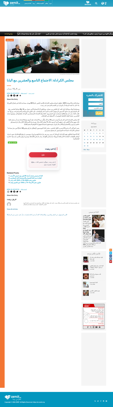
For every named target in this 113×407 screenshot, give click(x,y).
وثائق (46, 3)
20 (100, 139)
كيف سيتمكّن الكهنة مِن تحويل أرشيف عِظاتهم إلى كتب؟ (89, 34)
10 (90, 136)
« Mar (84, 149)
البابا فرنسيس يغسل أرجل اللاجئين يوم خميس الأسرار (26, 176)
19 (96, 139)
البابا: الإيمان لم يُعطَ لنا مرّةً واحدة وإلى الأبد (87, 232)
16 (87, 139)
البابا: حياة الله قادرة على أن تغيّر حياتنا (96, 258)
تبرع (51, 3)
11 (93, 136)
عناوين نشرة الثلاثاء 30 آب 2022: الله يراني (23, 180)
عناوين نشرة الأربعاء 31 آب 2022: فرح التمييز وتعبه (25, 182)
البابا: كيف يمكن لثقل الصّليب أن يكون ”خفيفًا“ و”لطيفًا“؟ (96, 266)
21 (103, 139)
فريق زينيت (31, 93)
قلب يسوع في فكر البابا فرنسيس (95, 274)
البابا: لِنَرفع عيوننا (94, 282)
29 (84, 146)
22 (84, 142)
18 (93, 139)
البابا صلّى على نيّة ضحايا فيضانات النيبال (18, 34)
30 (87, 146)
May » (88, 149)
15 (84, 139)
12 (96, 136)
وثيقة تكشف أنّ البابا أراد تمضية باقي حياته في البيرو (51, 34)
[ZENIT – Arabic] (13, 3)
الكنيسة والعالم (40, 3)
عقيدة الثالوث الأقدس (95, 290)
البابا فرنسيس (27, 3)
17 (90, 139)
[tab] (88, 305)
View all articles (12, 209)
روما (34, 3)
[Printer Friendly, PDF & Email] (12, 143)
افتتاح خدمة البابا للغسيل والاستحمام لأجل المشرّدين (26, 178)
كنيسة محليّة (9, 40)
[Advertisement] (56, 19)
